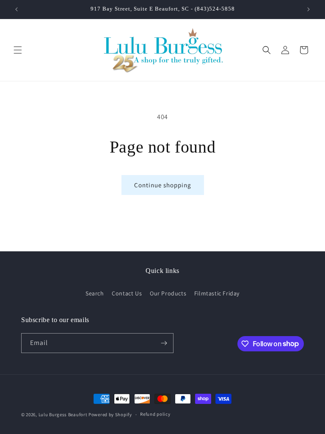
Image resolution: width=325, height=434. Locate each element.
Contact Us (127, 293)
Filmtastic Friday (217, 293)
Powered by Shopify (110, 414)
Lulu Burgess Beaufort (63, 414)
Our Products (168, 293)
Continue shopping (162, 185)
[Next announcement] (308, 9)
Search (94, 293)
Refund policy (155, 414)
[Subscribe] (163, 343)
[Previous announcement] (16, 9)
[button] (17, 50)
